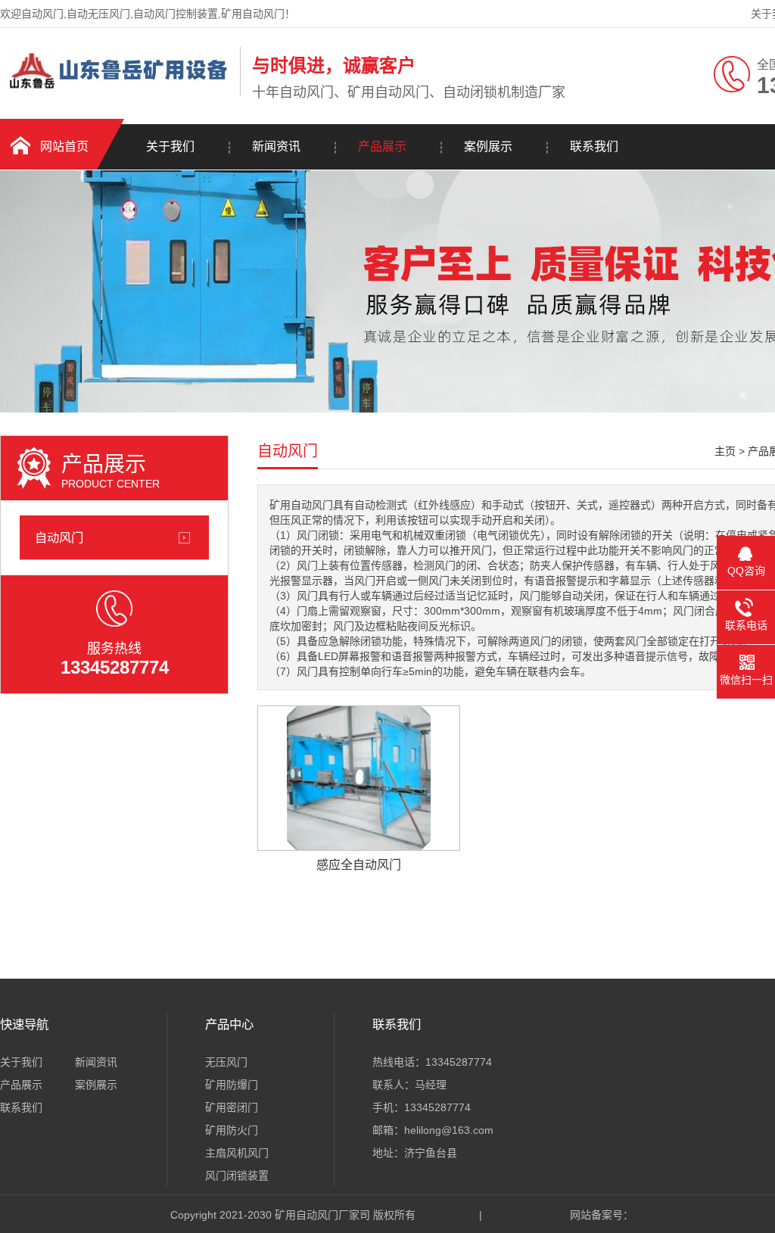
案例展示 (488, 146)
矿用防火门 (231, 1130)
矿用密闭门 (231, 1107)
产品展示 (382, 146)
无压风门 (226, 1062)
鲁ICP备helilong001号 (685, 1215)
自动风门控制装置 (524, 1215)
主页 (725, 451)
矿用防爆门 (231, 1085)
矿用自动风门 (447, 1215)
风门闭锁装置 (237, 1175)
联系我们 (594, 146)
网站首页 (64, 146)
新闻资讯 (276, 146)
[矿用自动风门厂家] (116, 93)
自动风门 (59, 537)
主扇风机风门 (237, 1153)
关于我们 (170, 146)
